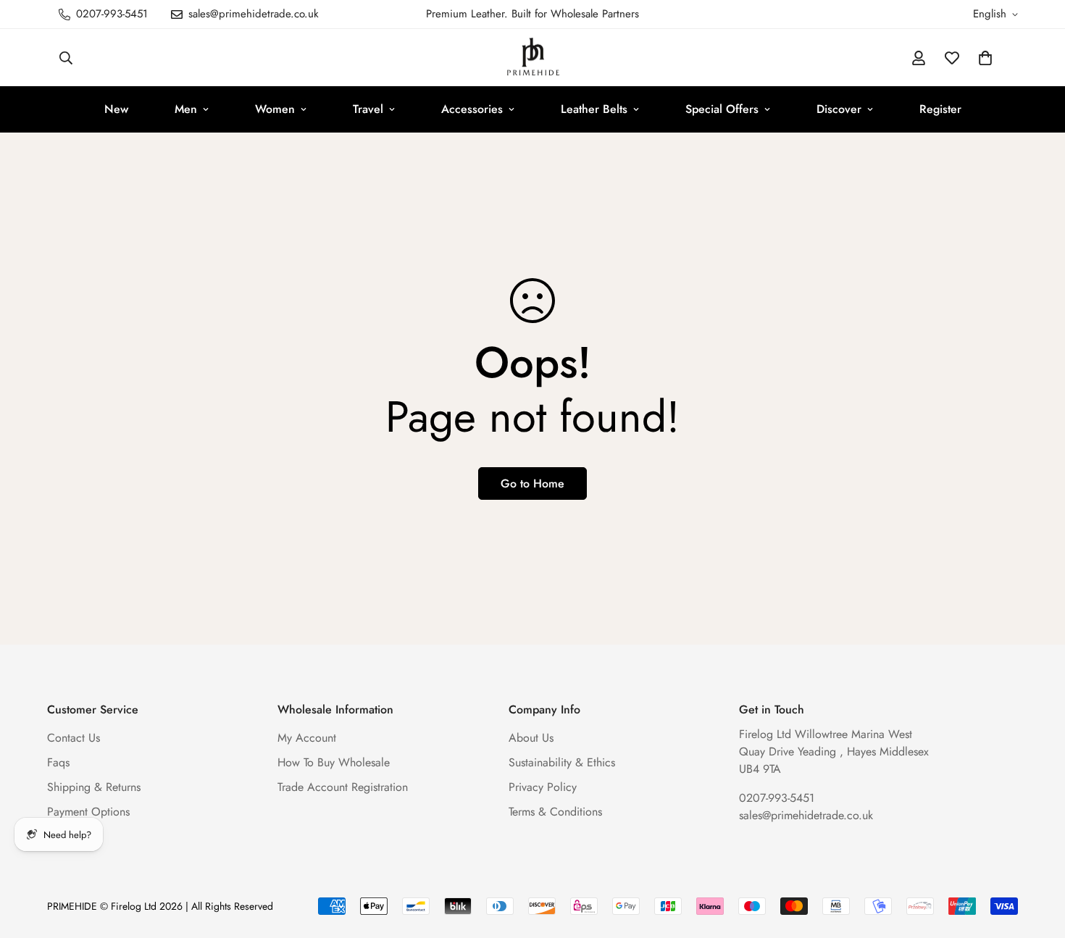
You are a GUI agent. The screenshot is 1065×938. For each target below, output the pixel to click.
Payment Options (88, 812)
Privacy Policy (543, 787)
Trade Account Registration (342, 787)
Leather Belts (594, 109)
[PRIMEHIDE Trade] (533, 57)
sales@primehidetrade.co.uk (806, 816)
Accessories (472, 109)
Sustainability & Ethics (562, 763)
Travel (368, 109)
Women (275, 109)
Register (940, 109)
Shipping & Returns (94, 787)
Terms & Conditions (555, 812)
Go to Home (532, 483)
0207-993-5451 (776, 798)
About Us (531, 738)
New (116, 109)
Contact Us (73, 738)
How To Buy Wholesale (333, 763)
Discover (838, 109)
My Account (306, 738)
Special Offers (722, 109)
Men (186, 109)
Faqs (58, 763)
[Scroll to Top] (1036, 859)
